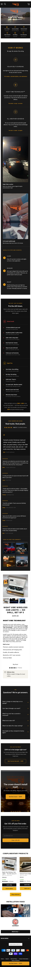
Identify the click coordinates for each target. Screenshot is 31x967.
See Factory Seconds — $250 (15, 761)
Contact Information (23, 958)
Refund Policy (14, 958)
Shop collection (15, 894)
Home (2, 958)
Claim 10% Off (15, 840)
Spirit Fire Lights (23, 875)
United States (15, 944)
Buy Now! (15, 664)
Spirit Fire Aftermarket (7, 875)
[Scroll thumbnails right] (26, 601)
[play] (15, 910)
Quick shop (9, 885)
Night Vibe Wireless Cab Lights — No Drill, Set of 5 (16, 610)
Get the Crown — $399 (15, 796)
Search (7, 958)
